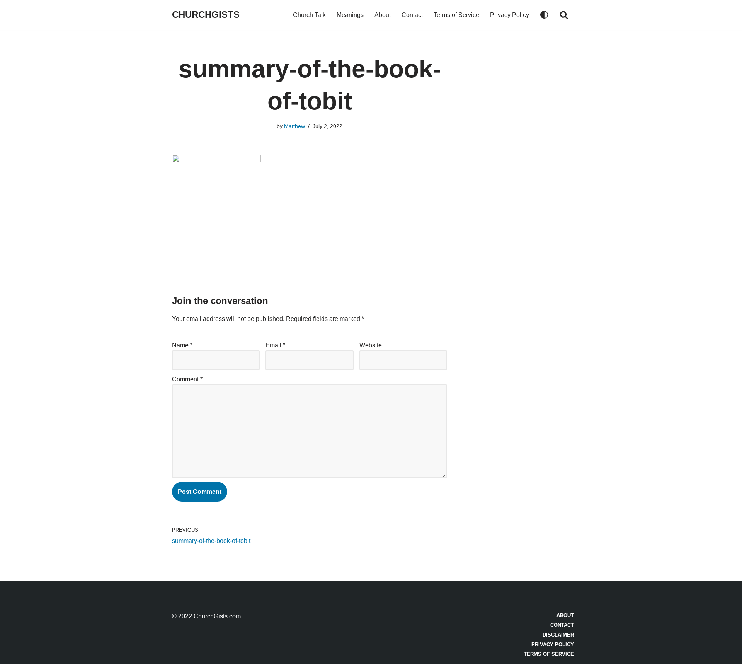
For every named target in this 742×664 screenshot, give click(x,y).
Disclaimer (558, 635)
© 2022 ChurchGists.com (206, 616)
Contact (412, 15)
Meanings (350, 15)
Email (275, 345)
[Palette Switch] (544, 15)
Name (182, 345)
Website (370, 345)
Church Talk (309, 15)
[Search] (564, 14)
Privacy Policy (509, 15)
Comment (187, 379)
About (382, 15)
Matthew (294, 126)
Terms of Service (456, 15)
